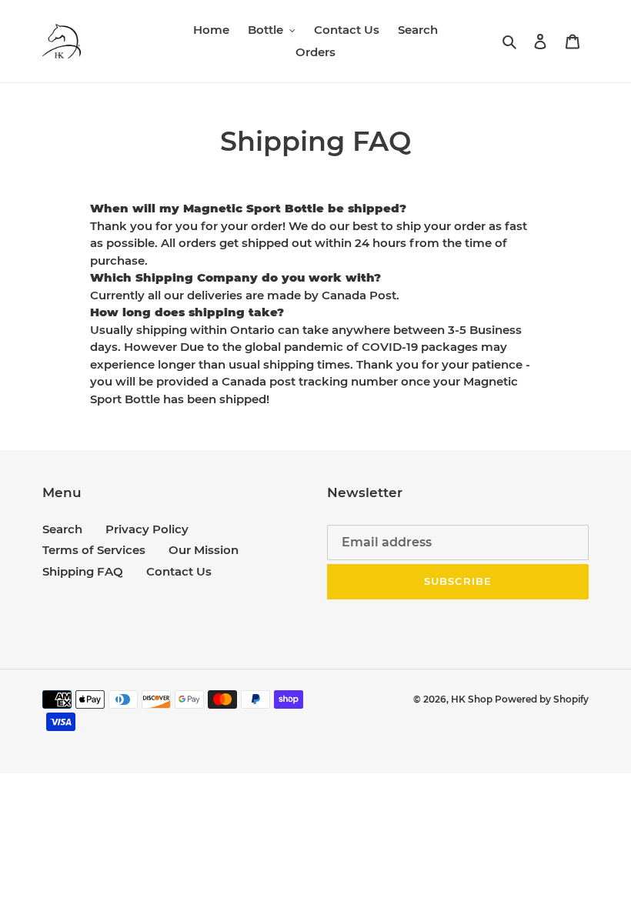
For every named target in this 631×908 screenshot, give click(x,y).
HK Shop (473, 699)
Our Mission (204, 549)
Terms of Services (93, 549)
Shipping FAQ (82, 571)
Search (62, 529)
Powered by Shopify (542, 699)
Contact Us (179, 571)
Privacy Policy (147, 529)
